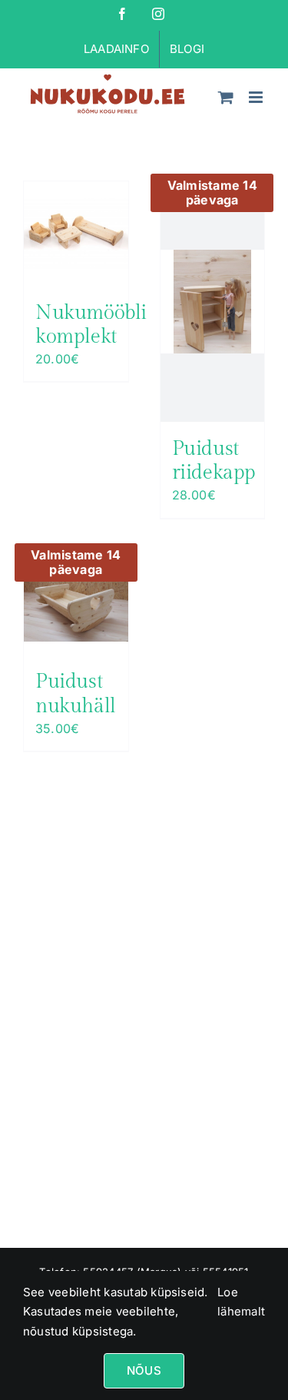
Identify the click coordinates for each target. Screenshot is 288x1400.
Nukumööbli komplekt (91, 324)
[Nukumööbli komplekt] (76, 233)
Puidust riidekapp (214, 460)
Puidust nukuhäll (75, 693)
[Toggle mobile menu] (257, 97)
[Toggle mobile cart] (225, 97)
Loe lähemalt (241, 1302)
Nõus (144, 1370)
